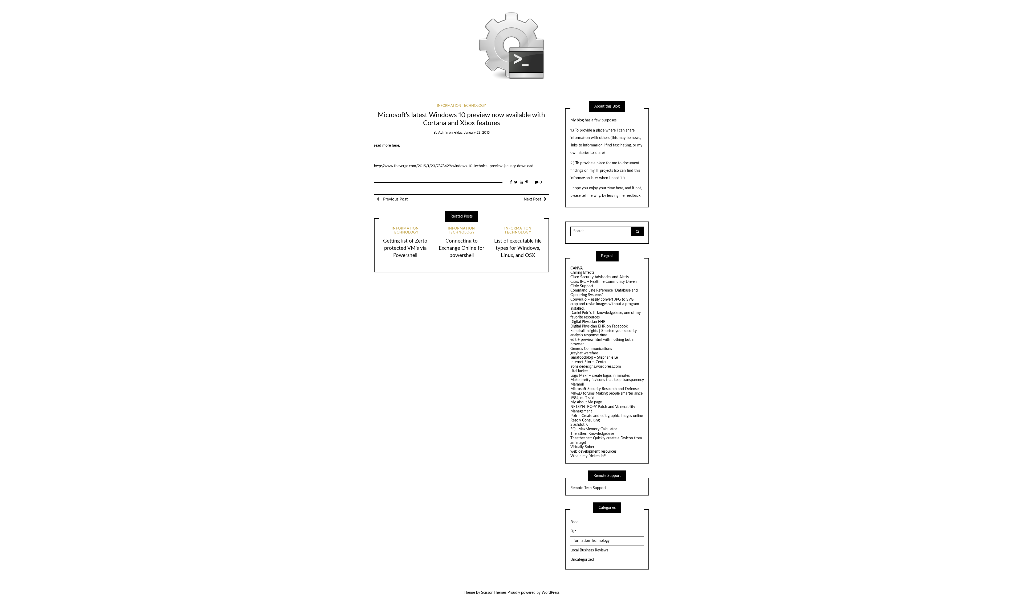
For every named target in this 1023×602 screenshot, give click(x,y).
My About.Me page (586, 402)
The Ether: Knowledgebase (592, 434)
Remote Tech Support (588, 488)
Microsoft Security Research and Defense (604, 389)
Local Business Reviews (589, 550)
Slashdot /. (579, 425)
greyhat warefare (584, 353)
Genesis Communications (591, 349)
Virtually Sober (582, 447)
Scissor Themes (493, 593)
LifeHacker (579, 371)
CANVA (576, 268)
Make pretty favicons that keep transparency (607, 380)
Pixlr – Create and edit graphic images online (606, 416)
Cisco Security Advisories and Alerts (599, 277)
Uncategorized (582, 560)
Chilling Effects (582, 273)
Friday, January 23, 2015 (471, 132)
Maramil (577, 384)
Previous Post (395, 199)
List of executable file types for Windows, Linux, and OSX (518, 248)
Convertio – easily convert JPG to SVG (602, 299)
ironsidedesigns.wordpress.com (595, 366)
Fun (573, 531)
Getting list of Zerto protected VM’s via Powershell (405, 248)
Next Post (532, 199)
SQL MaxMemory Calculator (593, 429)
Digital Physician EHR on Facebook (599, 326)
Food (574, 522)
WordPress (550, 593)
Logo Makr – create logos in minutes (600, 376)
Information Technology (461, 106)
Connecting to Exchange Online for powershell (461, 248)
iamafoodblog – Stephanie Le (594, 357)
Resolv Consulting (585, 420)
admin (443, 132)
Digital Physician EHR (588, 322)
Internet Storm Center (588, 362)
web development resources (593, 451)
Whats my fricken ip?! (588, 456)
